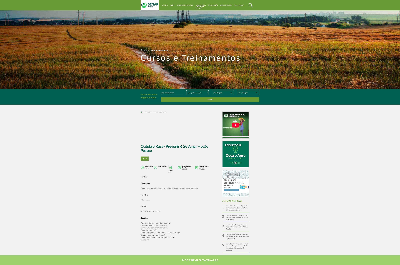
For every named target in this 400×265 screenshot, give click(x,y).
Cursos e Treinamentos (185, 5)
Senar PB (165, 5)
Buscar (210, 100)
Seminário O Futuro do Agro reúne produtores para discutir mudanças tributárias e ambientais (237, 208)
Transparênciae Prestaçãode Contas (201, 6)
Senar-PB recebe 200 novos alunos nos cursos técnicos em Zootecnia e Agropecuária (237, 236)
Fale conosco (239, 5)
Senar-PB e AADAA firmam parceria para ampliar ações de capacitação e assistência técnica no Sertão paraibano (237, 247)
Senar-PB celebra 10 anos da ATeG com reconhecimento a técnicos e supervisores (237, 217)
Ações (172, 5)
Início (145, 50)
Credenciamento (226, 5)
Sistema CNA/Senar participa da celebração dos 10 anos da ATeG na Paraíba (237, 227)
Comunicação (213, 5)
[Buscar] (251, 5)
